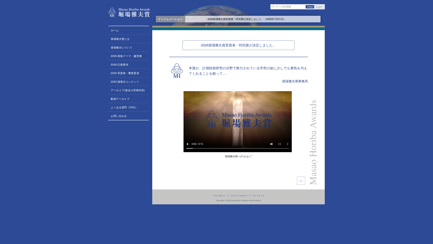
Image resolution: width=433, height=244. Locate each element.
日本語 (310, 6)
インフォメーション (170, 19)
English (319, 6)
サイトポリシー (219, 195)
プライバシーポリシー (239, 195)
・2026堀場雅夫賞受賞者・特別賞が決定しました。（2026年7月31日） (237, 19)
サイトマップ (258, 195)
